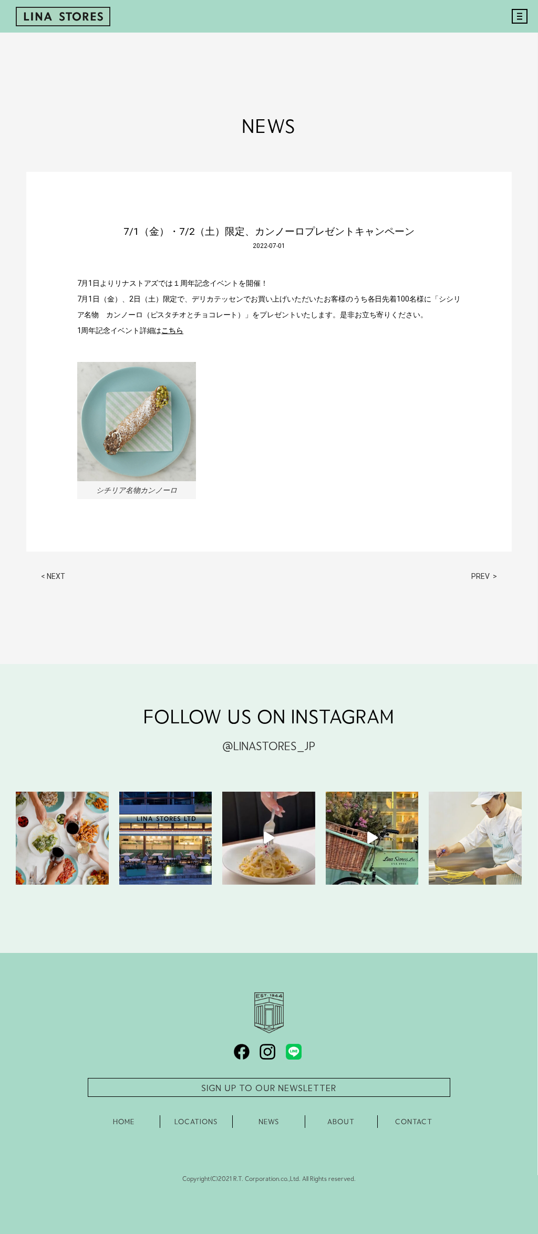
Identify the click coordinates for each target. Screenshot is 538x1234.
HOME (123, 1121)
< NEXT (53, 576)
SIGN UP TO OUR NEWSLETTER (269, 1087)
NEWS (268, 1121)
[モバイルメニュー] (517, 27)
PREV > (484, 576)
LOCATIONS (196, 1121)
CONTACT (413, 1121)
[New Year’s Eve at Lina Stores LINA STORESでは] (62, 838)
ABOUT (341, 1121)
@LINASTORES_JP (268, 745)
